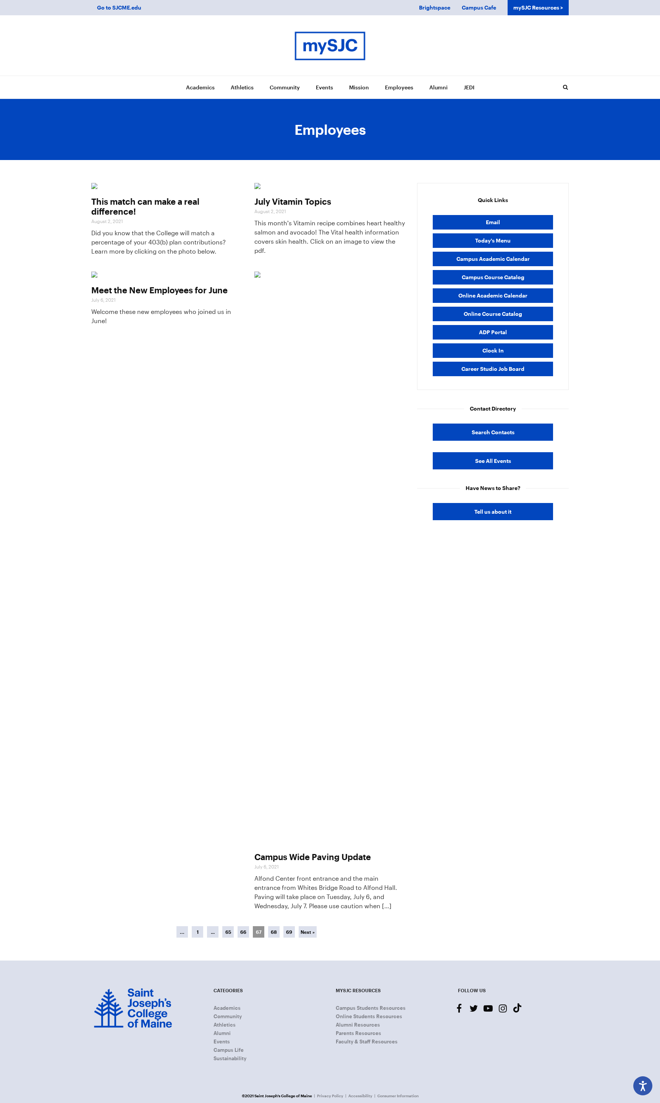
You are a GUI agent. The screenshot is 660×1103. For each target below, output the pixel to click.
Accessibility (360, 1095)
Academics (200, 87)
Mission (359, 87)
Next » (308, 932)
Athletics (242, 87)
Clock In (493, 350)
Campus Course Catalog (493, 277)
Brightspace (434, 7)
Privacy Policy (330, 1095)
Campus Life (229, 1050)
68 (274, 932)
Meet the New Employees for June (159, 290)
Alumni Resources (358, 1025)
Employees (399, 87)
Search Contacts (493, 432)
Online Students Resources (369, 1016)
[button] (565, 87)
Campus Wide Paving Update (312, 857)
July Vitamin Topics (292, 201)
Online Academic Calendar (492, 295)
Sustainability (230, 1058)
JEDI (469, 87)
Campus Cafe (479, 7)
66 (243, 932)
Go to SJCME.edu (119, 7)
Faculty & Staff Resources (367, 1041)
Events (324, 87)
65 (228, 932)
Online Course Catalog (493, 314)
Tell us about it (492, 511)
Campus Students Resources (371, 1008)
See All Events (493, 461)
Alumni (438, 87)
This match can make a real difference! (145, 206)
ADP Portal (493, 332)
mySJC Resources (536, 7)
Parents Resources (358, 1033)
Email (493, 222)
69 (289, 932)
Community (285, 87)
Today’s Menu (493, 240)
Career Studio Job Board (492, 369)
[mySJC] (330, 45)
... (182, 932)
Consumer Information (398, 1095)
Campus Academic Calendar (493, 259)
